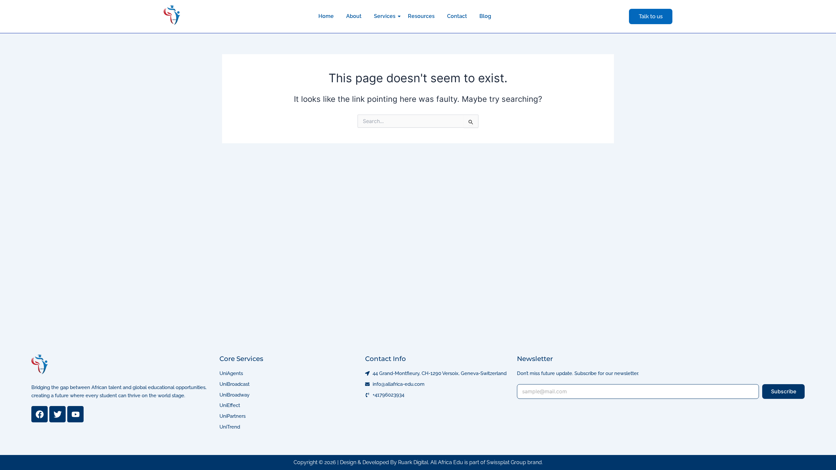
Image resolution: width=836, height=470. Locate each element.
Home (326, 16)
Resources (421, 16)
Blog (485, 16)
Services (384, 16)
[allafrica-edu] (172, 15)
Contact (457, 16)
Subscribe (783, 391)
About (354, 16)
